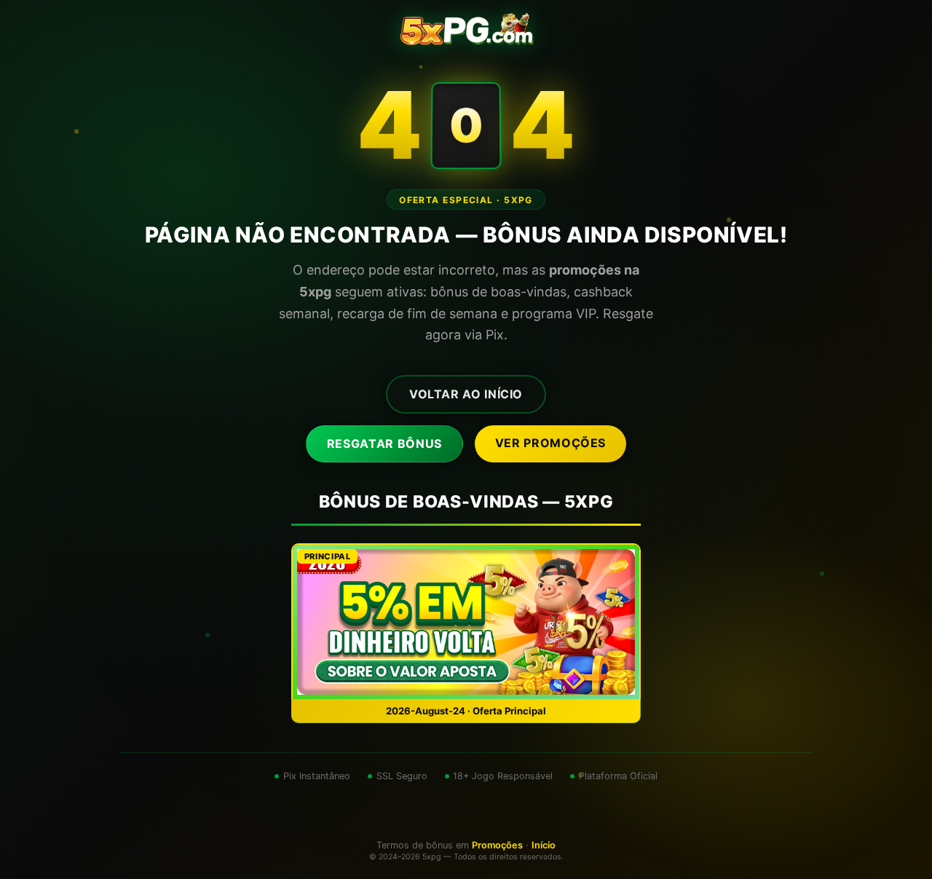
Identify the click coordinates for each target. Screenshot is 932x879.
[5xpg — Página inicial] (466, 29)
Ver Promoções (550, 442)
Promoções (497, 845)
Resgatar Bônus (384, 443)
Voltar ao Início (466, 394)
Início (544, 845)
